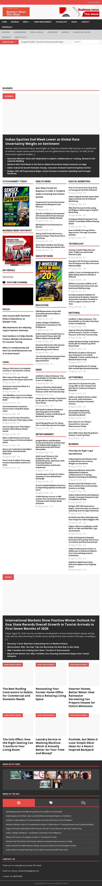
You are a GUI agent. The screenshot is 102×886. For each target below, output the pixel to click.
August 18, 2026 (10, 414)
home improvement (43, 22)
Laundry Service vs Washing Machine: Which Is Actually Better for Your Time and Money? (50, 746)
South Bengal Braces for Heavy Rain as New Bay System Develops (50, 424)
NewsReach (7, 27)
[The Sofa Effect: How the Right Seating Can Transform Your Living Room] (18, 724)
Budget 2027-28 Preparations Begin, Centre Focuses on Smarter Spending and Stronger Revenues (49, 172)
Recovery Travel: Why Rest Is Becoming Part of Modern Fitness (37, 643)
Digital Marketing (79, 181)
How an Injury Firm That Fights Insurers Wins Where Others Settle (16, 428)
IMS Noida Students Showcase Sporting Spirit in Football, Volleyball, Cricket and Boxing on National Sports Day (50, 412)
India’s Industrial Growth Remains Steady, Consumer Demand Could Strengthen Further (49, 167)
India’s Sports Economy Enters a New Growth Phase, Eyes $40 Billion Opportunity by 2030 (50, 336)
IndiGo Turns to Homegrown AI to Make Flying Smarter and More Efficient (84, 274)
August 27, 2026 (43, 470)
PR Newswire (53, 32)
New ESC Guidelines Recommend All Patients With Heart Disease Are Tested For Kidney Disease (50, 215)
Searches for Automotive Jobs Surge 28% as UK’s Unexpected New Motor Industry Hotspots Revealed (82, 387)
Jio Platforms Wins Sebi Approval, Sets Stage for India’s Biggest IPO (84, 518)
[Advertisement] (51, 67)
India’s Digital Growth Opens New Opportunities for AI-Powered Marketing (84, 198)
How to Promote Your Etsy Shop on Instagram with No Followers (83, 188)
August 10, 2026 (10, 468)
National (74, 312)
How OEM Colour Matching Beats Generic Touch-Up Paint (83, 434)
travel (74, 22)
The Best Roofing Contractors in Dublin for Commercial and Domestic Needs (18, 694)
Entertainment (45, 434)
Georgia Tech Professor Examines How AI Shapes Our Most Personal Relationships (84, 263)
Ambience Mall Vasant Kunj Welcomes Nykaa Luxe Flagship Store (82, 564)
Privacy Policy (21, 37)
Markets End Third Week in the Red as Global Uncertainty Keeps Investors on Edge (47, 164)
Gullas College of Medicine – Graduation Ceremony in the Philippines (48, 324)
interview (6, 32)
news (25, 22)
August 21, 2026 (76, 204)
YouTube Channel (17, 282)
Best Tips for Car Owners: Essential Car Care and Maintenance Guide (80, 424)
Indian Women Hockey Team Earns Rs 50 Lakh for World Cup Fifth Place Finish (51, 400)
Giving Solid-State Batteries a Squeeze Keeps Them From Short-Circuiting (51, 235)
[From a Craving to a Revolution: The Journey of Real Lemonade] (56, 784)
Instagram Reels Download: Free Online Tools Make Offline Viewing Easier (84, 221)
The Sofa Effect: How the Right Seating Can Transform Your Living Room (18, 744)
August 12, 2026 (10, 434)
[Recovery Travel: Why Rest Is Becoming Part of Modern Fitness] (15, 775)
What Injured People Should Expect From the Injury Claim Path (18, 378)
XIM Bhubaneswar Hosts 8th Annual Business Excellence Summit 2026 (48, 313)
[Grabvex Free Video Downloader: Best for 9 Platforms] (39, 775)
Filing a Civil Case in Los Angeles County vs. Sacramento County (17, 369)
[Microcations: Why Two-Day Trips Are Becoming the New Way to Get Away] (50, 775)
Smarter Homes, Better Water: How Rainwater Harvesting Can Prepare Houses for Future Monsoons (82, 697)
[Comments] (83, 803)
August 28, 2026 (43, 452)
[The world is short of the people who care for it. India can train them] (45, 784)
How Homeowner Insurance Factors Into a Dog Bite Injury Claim (16, 408)
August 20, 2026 (76, 215)
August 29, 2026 (10, 374)
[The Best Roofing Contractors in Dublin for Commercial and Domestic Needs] (18, 674)
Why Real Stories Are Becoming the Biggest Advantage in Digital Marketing (83, 210)
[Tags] (51, 803)
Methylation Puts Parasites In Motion (49, 225)
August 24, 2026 (76, 193)
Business (8, 88)
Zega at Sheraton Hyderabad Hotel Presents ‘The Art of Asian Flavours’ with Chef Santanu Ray (50, 389)
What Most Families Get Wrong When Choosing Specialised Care (50, 246)
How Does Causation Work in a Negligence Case (16, 387)
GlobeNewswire (20, 32)
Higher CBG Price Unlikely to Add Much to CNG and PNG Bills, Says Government (83, 528)
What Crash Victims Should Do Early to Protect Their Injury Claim (18, 419)
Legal (6, 362)
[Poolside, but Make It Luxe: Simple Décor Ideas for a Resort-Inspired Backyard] (84, 724)
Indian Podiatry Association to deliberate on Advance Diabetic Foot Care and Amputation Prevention (83, 552)
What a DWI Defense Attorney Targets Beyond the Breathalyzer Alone (18, 440)
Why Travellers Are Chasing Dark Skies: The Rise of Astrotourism (38, 650)
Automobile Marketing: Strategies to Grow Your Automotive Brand (80, 412)
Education (42, 305)
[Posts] (19, 803)
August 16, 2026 (76, 429)
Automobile (76, 377)
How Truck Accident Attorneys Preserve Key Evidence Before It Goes (17, 462)
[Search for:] (86, 41)
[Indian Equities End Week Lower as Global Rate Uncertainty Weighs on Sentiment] (51, 133)
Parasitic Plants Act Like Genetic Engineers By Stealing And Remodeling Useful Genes (50, 347)
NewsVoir (65, 32)
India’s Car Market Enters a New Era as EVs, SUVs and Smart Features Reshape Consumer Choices (83, 400)
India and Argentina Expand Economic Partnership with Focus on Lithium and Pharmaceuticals (83, 539)
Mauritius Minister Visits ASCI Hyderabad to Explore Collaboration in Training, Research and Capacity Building (51, 159)
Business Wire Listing (81, 32)
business (15, 22)
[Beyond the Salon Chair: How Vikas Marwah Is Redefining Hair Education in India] (85, 775)
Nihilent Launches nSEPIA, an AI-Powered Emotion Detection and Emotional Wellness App (83, 285)
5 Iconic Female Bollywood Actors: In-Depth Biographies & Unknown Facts (51, 487)
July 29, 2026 (75, 438)
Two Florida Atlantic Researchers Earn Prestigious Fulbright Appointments (50, 358)
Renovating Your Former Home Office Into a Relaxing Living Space (51, 694)
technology (61, 22)
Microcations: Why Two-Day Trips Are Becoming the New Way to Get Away (43, 647)
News (39, 369)
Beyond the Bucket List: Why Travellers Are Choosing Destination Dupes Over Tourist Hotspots (48, 654)
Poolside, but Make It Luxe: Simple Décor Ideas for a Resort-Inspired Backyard (83, 744)
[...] (34, 154)
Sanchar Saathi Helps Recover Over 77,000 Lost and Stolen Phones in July (82, 252)
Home (4, 22)
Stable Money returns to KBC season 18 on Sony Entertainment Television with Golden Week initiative (51, 499)
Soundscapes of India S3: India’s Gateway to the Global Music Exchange (50, 476)
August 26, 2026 (10, 383)
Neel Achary (8, 277)
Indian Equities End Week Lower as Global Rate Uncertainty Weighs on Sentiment (42, 141)
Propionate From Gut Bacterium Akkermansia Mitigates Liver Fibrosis (50, 204)
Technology (76, 243)
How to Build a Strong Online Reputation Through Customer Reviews (83, 232)
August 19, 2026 (10, 391)
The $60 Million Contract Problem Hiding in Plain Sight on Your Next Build (18, 397)
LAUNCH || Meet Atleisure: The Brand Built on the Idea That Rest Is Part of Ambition (51, 378)
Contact (85, 22)
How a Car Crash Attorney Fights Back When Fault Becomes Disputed (17, 451)
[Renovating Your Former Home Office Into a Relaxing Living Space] (51, 674)
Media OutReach (37, 32)
